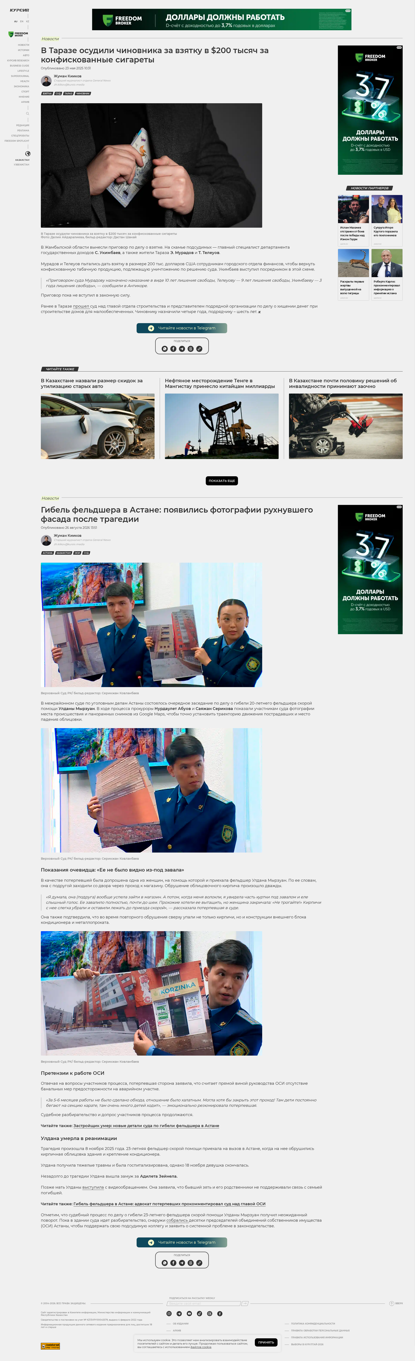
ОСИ (77, 553)
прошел (81, 306)
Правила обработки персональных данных (320, 1330)
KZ (27, 21)
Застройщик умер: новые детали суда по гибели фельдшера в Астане (146, 1125)
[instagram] (169, 1313)
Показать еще (222, 481)
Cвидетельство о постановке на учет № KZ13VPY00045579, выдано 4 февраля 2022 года (91, 1319)
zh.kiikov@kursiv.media (69, 84)
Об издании (180, 1324)
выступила (93, 1187)
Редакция (22, 125)
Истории (23, 50)
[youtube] (189, 1313)
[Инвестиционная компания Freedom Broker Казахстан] (18, 34)
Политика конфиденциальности (313, 1324)
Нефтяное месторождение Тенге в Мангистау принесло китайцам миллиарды (220, 383)
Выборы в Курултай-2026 (307, 1344)
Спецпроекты (20, 135)
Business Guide (19, 65)
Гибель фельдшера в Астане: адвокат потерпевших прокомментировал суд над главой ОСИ (169, 1204)
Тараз (68, 93)
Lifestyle (23, 71)
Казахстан (22, 160)
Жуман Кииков (67, 76)
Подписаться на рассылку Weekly (192, 1298)
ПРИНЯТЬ (266, 1342)
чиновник (82, 93)
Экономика (21, 86)
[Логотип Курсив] (19, 10)
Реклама (23, 130)
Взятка (47, 93)
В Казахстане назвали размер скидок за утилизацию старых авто (92, 383)
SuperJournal (20, 76)
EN (21, 21)
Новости (23, 45)
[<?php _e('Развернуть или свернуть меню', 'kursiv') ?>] (27, 154)
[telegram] (179, 1313)
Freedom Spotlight (17, 141)
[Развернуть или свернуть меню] (27, 114)
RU (15, 21)
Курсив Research (18, 60)
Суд (58, 93)
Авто (26, 55)
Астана (48, 553)
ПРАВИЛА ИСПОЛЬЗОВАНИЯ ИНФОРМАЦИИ (317, 1337)
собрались (177, 1220)
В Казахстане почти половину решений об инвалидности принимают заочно (343, 383)
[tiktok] (199, 1313)
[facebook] (219, 1313)
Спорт (25, 91)
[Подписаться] (245, 1303)
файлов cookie (200, 1347)
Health (24, 81)
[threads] (209, 1313)
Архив (25, 102)
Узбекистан (21, 164)
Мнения (24, 96)
